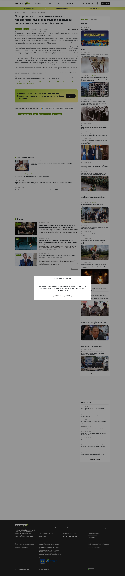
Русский (68, 295)
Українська (58, 295)
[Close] (87, 279)
